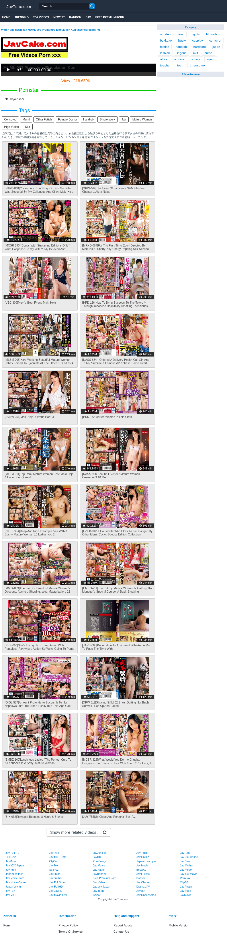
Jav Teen (98, 890)
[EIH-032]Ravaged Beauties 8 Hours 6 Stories (34, 816)
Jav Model (186, 869)
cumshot (215, 40)
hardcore (199, 46)
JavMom (11, 861)
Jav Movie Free (58, 895)
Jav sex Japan (101, 886)
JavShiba (55, 874)
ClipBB (184, 882)
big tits (195, 34)
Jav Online (142, 857)
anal (181, 34)
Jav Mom (54, 865)
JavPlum (11, 869)
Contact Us (121, 931)
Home (6, 17)
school (195, 59)
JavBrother (55, 878)
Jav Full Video (57, 882)
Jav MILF (11, 895)
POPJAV (11, 857)
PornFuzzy (99, 861)
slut (27, 126)
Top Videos (41, 17)
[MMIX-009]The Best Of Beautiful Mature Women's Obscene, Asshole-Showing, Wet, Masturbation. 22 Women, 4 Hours (37, 592)
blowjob (211, 34)
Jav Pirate (186, 886)
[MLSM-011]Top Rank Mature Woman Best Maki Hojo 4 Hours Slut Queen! (39, 475)
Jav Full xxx (143, 874)
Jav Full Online (189, 857)
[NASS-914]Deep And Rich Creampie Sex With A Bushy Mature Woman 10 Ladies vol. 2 (36, 532)
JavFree (54, 852)
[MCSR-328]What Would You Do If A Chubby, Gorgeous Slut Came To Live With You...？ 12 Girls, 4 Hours (116, 763)
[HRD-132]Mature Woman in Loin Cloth (107, 417)
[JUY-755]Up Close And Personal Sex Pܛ (108, 816)
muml (26, 119)
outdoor (179, 59)
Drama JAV (143, 886)
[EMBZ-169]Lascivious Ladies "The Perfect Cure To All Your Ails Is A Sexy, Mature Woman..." (38, 761)
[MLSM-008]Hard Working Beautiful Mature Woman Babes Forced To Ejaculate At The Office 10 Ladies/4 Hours (39, 363)
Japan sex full (14, 886)
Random (75, 17)
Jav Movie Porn (15, 878)
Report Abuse (123, 925)
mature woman (142, 119)
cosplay (197, 40)
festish (164, 46)
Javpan (140, 890)
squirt (211, 59)
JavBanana (100, 874)
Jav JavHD (55, 890)
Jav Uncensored (146, 895)
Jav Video (99, 882)
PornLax (185, 878)
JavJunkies (99, 852)
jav (123, 119)
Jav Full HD (13, 852)
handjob (88, 119)
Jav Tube (185, 890)
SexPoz (54, 869)
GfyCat (53, 861)
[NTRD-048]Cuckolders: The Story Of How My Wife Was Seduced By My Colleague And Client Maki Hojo (39, 190)
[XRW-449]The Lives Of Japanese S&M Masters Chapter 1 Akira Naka (113, 190)
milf (195, 53)
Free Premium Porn (109, 17)
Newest (59, 17)
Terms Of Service (71, 931)
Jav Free (185, 861)
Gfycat (96, 895)
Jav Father (99, 869)
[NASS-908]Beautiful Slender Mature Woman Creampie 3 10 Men (111, 475)
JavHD (97, 857)
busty (182, 40)
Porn (6, 925)
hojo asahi (16, 99)
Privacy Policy (68, 925)
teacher (165, 65)
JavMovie (186, 895)
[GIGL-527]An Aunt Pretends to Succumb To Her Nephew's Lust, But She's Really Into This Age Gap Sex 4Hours (37, 706)
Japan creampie (146, 861)
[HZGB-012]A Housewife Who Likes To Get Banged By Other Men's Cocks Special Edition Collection (117, 532)
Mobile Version (179, 925)
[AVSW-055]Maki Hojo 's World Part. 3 (29, 417)
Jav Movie (99, 865)
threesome (197, 65)
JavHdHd (142, 852)
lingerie (181, 53)
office (164, 59)
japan (216, 46)
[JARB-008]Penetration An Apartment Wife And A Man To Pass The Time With (116, 647)
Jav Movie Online (16, 882)
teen (180, 65)
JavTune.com (18, 6)
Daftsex (140, 878)
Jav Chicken (143, 882)
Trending (22, 17)
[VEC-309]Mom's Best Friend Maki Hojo (30, 302)
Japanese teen (14, 874)
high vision (11, 126)
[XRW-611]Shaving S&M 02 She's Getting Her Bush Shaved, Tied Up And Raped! (115, 704)
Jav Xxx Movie (188, 874)
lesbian (165, 53)
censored (10, 119)
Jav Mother (186, 865)
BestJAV (141, 869)
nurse (208, 53)
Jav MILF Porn (58, 857)
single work (107, 119)
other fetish (44, 119)
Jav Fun (10, 890)
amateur (166, 34)
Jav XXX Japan (15, 865)
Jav (88, 17)
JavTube (185, 852)
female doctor (67, 119)
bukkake (166, 40)
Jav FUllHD (56, 886)
